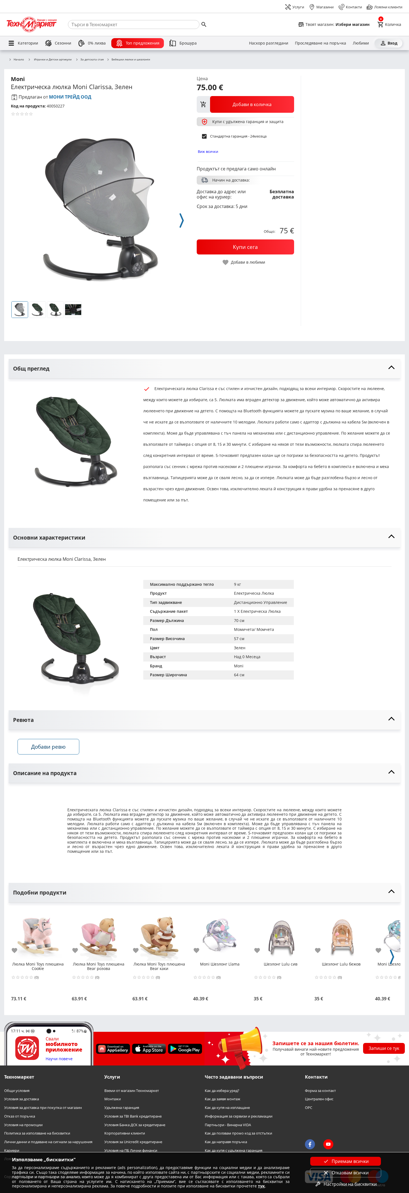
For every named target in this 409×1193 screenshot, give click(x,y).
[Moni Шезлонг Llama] (220, 934)
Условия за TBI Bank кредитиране (133, 1116)
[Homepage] (32, 24)
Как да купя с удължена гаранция (233, 1150)
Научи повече (59, 1059)
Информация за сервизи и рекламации (238, 1116)
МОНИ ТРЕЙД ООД (70, 96)
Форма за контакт (320, 1091)
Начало (19, 59)
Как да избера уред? (222, 1091)
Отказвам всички (350, 1173)
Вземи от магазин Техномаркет (131, 1091)
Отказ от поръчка (19, 1116)
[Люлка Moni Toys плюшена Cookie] (38, 934)
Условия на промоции (23, 1125)
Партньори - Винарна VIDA (228, 1125)
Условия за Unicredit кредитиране (133, 1142)
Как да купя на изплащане (227, 1108)
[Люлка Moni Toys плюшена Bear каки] (159, 934)
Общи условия (16, 1091)
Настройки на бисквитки (350, 1184)
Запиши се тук (384, 1048)
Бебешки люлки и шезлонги (131, 59)
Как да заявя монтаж (222, 1099)
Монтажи (112, 1099)
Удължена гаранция (121, 1108)
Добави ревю (48, 746)
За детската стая (92, 59)
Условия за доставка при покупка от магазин (43, 1108)
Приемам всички (350, 1161)
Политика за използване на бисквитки (37, 1133)
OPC (308, 1108)
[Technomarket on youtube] (328, 1144)
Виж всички (208, 151)
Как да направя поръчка (226, 1142)
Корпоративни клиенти (124, 1133)
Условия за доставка (21, 1099)
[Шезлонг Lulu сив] (280, 934)
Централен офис (319, 1099)
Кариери (11, 1150)
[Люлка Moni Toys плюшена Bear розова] (98, 934)
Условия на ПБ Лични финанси (130, 1150)
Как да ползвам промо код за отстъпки (238, 1133)
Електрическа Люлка (254, 593)
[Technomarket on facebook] (310, 1144)
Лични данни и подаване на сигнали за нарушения (48, 1142)
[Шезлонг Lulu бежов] (341, 934)
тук (261, 1186)
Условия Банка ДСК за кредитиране (134, 1125)
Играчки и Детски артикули (53, 59)
